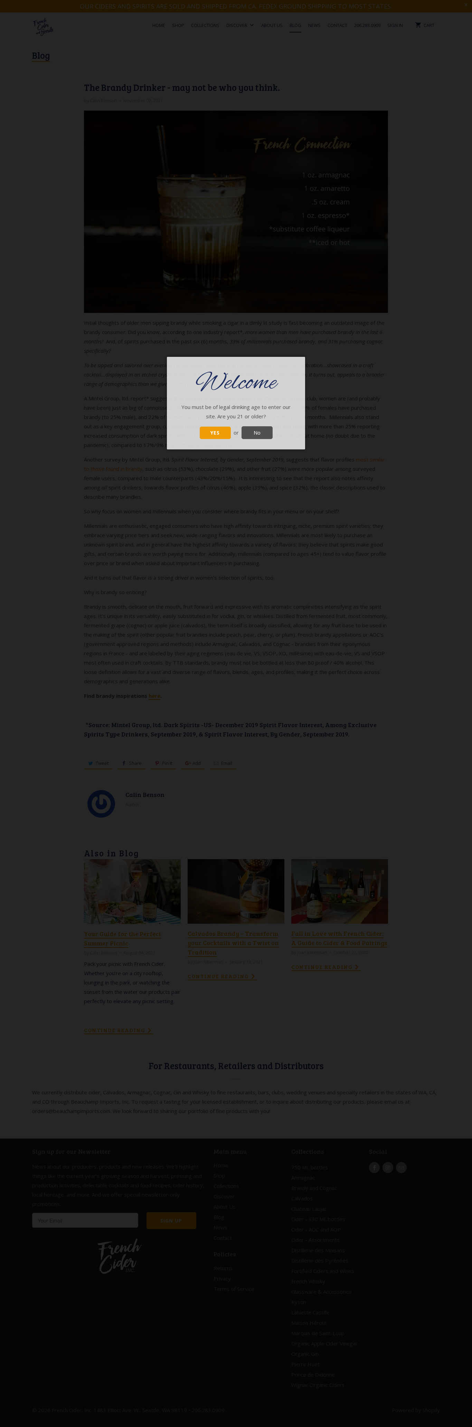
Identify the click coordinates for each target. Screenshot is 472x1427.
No (257, 432)
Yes (215, 432)
